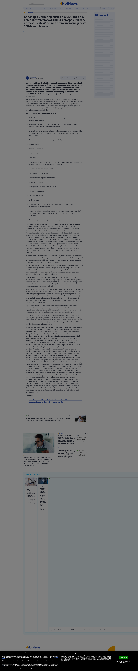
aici (3, 665)
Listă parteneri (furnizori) (66, 662)
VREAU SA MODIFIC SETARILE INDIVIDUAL (123, 662)
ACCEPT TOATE (123, 657)
